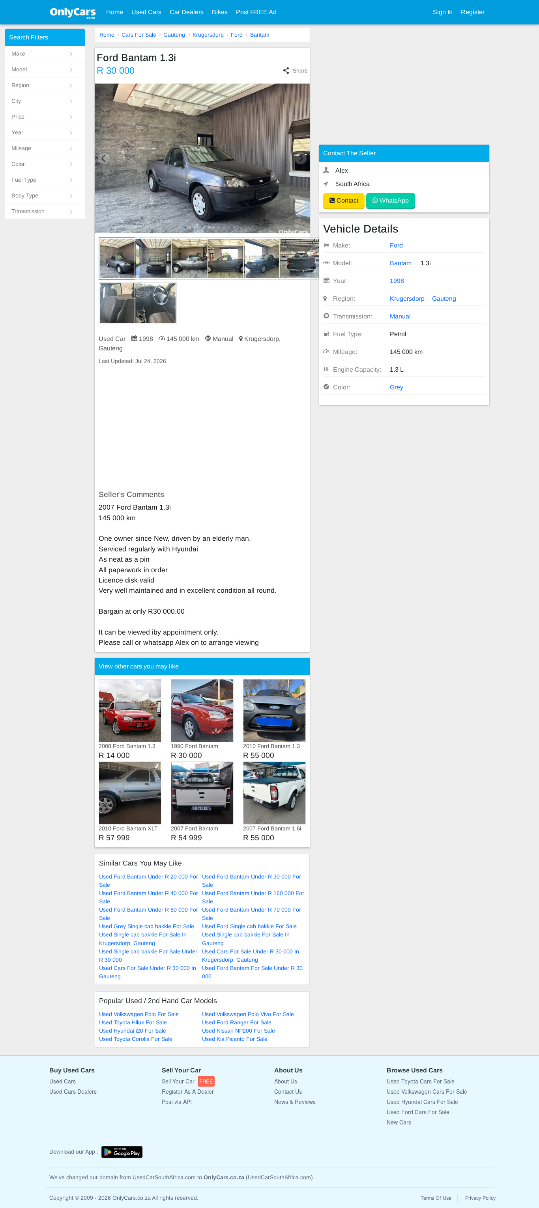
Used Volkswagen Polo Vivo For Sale (248, 1014)
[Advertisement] (202, 427)
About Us (285, 1081)
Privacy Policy (480, 1198)
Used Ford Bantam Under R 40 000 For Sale (148, 897)
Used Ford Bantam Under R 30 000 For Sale (251, 880)
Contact (346, 200)
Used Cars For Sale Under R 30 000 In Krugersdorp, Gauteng (250, 955)
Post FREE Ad (256, 12)
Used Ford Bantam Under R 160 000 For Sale (253, 897)
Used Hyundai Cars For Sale (422, 1102)
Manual (400, 316)
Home (114, 12)
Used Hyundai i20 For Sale (132, 1030)
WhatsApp (393, 200)
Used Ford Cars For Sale (418, 1112)
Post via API (177, 1102)
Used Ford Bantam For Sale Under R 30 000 (252, 972)
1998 (397, 280)
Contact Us (288, 1091)
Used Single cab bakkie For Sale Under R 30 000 (148, 955)
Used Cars (146, 12)
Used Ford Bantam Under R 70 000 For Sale (251, 913)
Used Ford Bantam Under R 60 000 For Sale (148, 913)
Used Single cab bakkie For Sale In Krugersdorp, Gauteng (143, 938)
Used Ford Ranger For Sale (236, 1022)
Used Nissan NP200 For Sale (238, 1030)
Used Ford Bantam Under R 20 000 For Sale (148, 880)
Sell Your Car (187, 1081)
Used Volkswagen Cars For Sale (427, 1091)
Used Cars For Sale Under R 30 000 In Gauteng (147, 972)
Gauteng (174, 35)
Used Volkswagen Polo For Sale (139, 1014)
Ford (237, 35)
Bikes (220, 12)
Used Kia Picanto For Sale (235, 1039)
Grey (396, 387)
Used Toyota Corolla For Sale (135, 1039)
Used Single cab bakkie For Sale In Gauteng (246, 938)
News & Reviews (295, 1102)
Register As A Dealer (188, 1091)
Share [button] (300, 70)
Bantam (260, 35)
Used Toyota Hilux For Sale (133, 1022)
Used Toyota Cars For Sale (421, 1081)
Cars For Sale (139, 35)
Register (473, 12)
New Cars (399, 1122)
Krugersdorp (208, 35)
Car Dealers (187, 12)
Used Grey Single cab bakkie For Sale (146, 926)
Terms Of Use (436, 1198)
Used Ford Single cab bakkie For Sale (249, 926)
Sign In (443, 12)
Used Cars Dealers (73, 1091)
